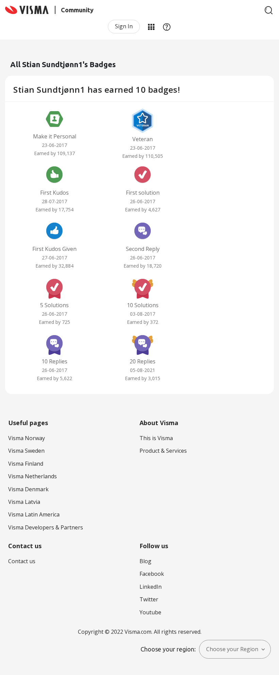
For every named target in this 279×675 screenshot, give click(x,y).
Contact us (21, 561)
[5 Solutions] (54, 288)
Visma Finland (25, 463)
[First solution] (142, 175)
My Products (151, 26)
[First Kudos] (54, 175)
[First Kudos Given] (54, 232)
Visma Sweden (26, 450)
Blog (145, 561)
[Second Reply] (142, 232)
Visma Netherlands (32, 476)
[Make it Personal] (54, 119)
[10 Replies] (54, 344)
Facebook (152, 574)
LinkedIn (151, 586)
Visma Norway (26, 438)
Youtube (150, 612)
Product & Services (163, 450)
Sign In (124, 26)
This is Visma (156, 438)
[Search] (269, 10)
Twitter (149, 599)
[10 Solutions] (142, 288)
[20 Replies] (142, 344)
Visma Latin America (34, 514)
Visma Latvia (24, 502)
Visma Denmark (28, 489)
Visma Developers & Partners (45, 527)
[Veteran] (142, 120)
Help (167, 26)
